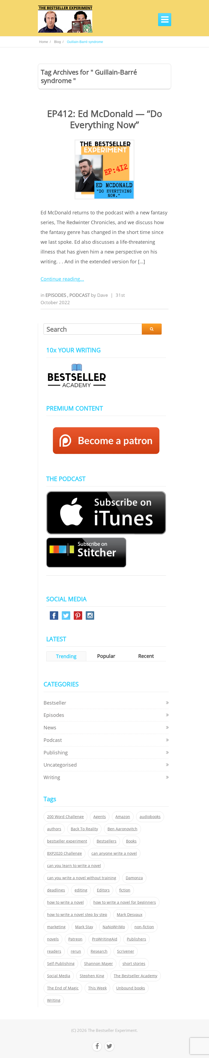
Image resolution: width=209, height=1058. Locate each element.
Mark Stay (84, 926)
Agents (99, 816)
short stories (133, 963)
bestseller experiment (67, 841)
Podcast (80, 295)
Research (99, 951)
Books (131, 841)
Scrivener (125, 951)
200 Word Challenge (65, 816)
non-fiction (144, 926)
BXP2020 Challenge (64, 853)
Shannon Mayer (98, 963)
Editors (103, 890)
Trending (66, 656)
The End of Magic (63, 988)
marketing (56, 926)
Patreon (75, 939)
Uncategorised (60, 764)
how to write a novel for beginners (124, 902)
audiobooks (150, 816)
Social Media (58, 975)
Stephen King (92, 975)
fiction (124, 890)
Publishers (136, 939)
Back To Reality (84, 828)
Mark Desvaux (129, 914)
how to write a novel (65, 902)
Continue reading (60, 279)
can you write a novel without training (81, 877)
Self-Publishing (61, 963)
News (50, 727)
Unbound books (130, 988)
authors (54, 828)
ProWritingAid (104, 939)
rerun (76, 951)
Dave (102, 295)
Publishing (56, 752)
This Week (97, 988)
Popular (106, 656)
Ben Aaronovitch (122, 828)
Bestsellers (106, 841)
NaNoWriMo (114, 926)
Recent (146, 656)
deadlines (56, 890)
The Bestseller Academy (135, 975)
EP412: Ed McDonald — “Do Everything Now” (104, 119)
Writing (52, 777)
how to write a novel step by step (77, 914)
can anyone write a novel (114, 853)
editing (81, 890)
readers (54, 951)
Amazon (122, 816)
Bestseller (55, 702)
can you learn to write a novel (74, 865)
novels (53, 939)
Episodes (56, 295)
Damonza (134, 877)
